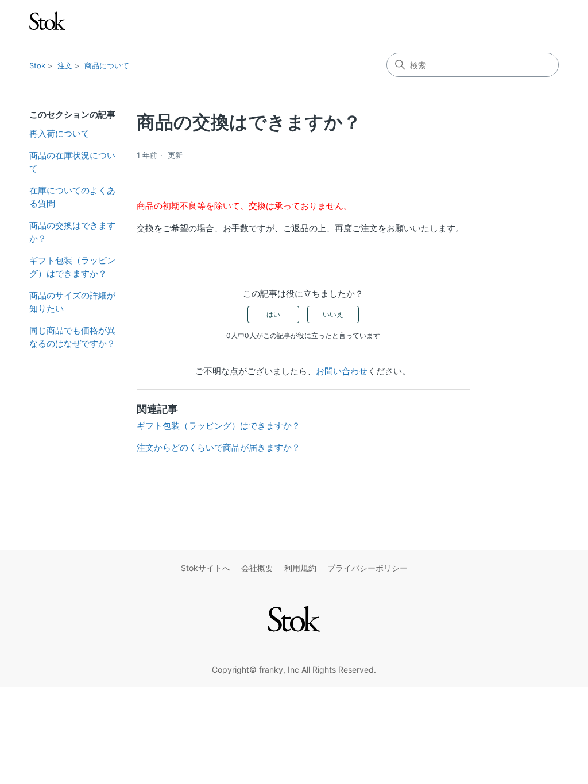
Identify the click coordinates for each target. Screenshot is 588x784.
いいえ (333, 314)
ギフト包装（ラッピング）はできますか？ (72, 267)
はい (273, 314)
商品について (106, 65)
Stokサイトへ (205, 568)
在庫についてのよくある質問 (72, 197)
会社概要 (257, 568)
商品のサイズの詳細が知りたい (72, 302)
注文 (64, 65)
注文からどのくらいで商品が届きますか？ (218, 447)
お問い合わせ (342, 371)
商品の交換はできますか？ (72, 232)
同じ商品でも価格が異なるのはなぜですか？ (72, 337)
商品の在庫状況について (72, 162)
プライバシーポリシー (367, 568)
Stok (37, 65)
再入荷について (59, 133)
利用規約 (300, 568)
